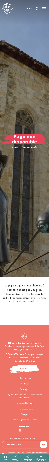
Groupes (24, 414)
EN (28, 11)
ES (28, 17)
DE (28, 14)
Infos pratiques (24, 378)
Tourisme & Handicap (24, 403)
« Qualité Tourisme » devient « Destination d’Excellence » (24, 396)
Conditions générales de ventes (24, 419)
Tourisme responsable (24, 408)
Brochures (24, 383)
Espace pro (24, 389)
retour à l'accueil (24, 310)
